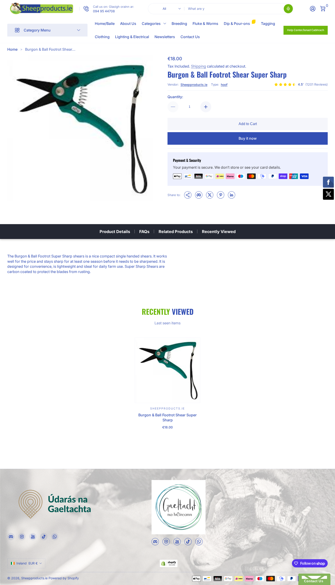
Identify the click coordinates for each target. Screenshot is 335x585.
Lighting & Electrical (132, 36)
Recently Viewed (219, 231)
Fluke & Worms (205, 23)
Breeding (179, 23)
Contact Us (190, 36)
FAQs (144, 231)
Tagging (268, 23)
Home (12, 49)
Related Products (176, 231)
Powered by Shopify (64, 578)
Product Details (115, 231)
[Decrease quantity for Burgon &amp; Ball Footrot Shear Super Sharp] (173, 106)
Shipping (198, 66)
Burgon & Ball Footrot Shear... (50, 49)
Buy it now (248, 138)
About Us (128, 23)
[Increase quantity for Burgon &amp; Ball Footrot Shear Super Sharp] (205, 106)
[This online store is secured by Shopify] (169, 563)
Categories (151, 23)
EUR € (27, 563)
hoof (224, 85)
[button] (288, 8)
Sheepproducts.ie (193, 85)
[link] (106, 8)
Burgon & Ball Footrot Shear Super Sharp (167, 417)
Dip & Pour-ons (237, 23)
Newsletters (165, 36)
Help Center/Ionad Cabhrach (305, 30)
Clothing (102, 36)
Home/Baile (105, 23)
